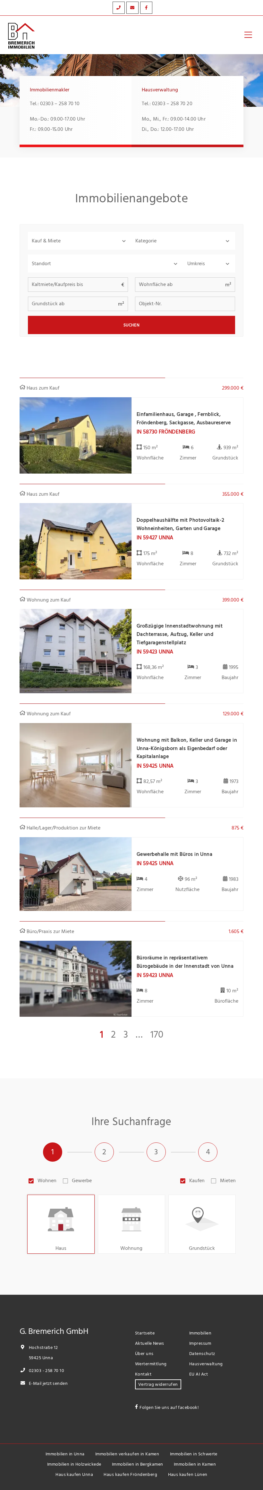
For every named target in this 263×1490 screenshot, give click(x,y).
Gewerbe (82, 1180)
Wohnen (47, 1180)
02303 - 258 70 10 (46, 1370)
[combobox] (105, 264)
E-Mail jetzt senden (48, 1383)
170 (156, 1034)
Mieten (228, 1180)
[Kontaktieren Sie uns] (119, 8)
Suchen (131, 325)
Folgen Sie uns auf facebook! (169, 1407)
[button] (80, 241)
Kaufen (197, 1180)
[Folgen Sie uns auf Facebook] (146, 8)
